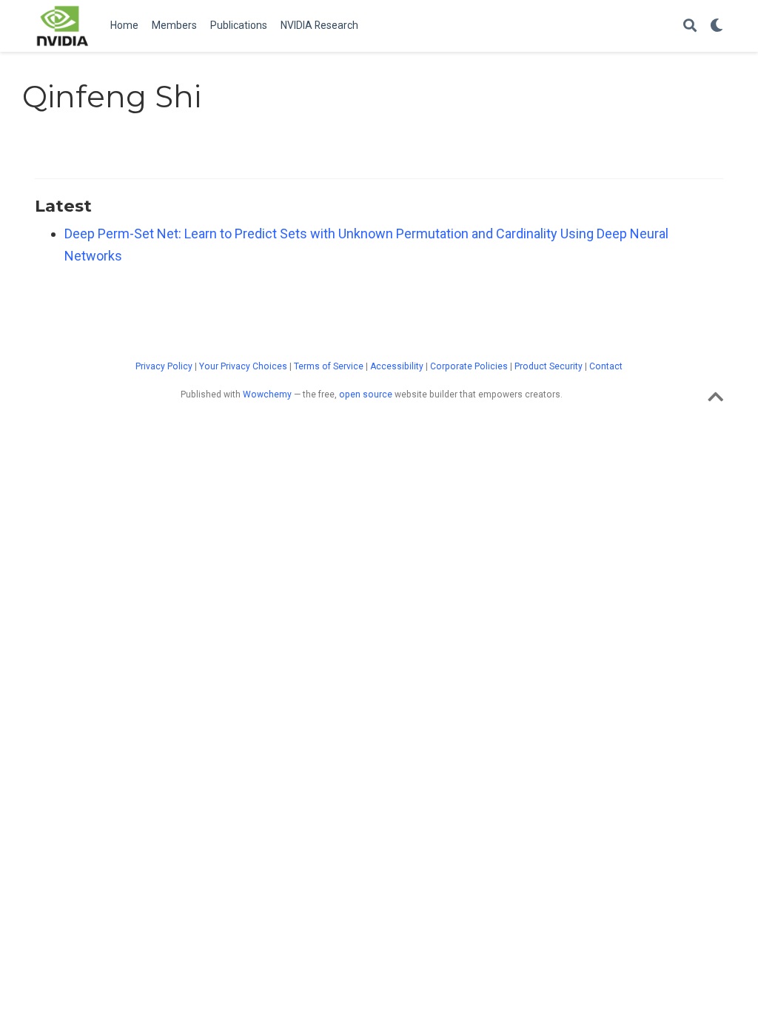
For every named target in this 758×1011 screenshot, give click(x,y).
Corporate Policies (469, 366)
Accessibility (396, 366)
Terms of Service (328, 366)
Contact (606, 366)
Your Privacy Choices (243, 366)
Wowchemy (267, 394)
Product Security (548, 366)
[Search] (690, 26)
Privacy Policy (163, 366)
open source (365, 394)
